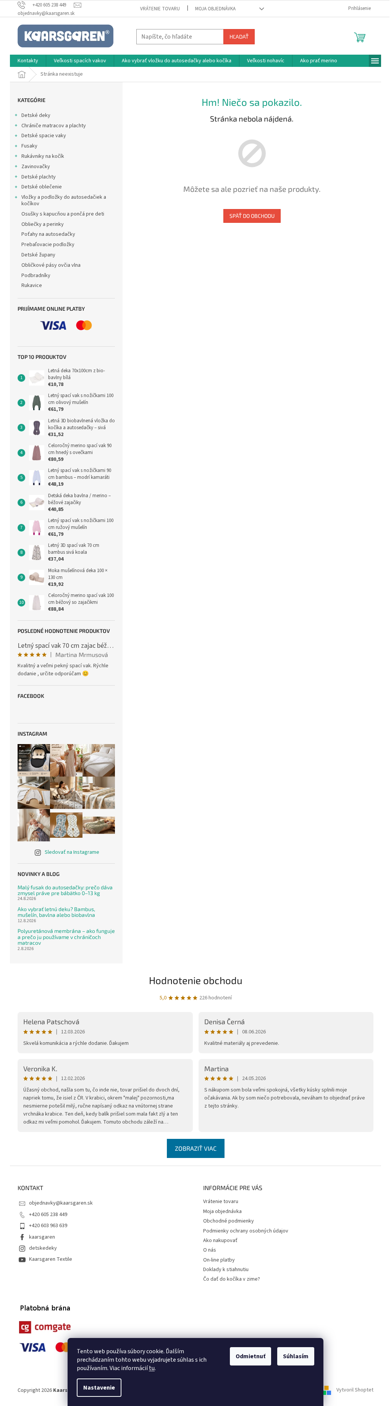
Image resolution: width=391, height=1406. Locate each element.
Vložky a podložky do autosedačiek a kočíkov (63, 200)
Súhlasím (296, 1356)
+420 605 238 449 (48, 1214)
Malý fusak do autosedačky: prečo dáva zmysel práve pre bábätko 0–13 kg (65, 890)
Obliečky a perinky (42, 224)
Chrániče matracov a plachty (53, 126)
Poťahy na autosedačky (48, 234)
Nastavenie (99, 1387)
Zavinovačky (35, 166)
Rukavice (31, 285)
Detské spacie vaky (43, 135)
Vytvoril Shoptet (354, 1390)
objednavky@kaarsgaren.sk (61, 1203)
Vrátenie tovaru (160, 8)
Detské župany (38, 255)
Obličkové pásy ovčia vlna (51, 265)
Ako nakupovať (220, 1240)
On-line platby (219, 1260)
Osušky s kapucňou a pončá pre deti (62, 214)
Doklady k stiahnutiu (226, 1269)
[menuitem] (28, 61)
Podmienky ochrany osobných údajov (245, 1231)
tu (152, 1368)
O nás (209, 1250)
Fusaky (29, 146)
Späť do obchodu (252, 215)
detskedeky (43, 1248)
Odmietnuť (250, 1356)
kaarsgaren (42, 1237)
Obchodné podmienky (228, 1221)
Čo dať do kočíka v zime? (231, 1279)
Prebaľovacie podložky (47, 244)
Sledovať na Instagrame (72, 852)
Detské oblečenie (41, 187)
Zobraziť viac (196, 1148)
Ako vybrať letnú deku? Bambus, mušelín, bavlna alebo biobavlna (56, 912)
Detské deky (35, 115)
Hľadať (239, 36)
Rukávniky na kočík (42, 156)
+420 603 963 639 (48, 1225)
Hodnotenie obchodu (195, 980)
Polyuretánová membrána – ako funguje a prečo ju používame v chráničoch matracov (66, 936)
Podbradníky (35, 275)
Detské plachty (38, 177)
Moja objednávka (215, 8)
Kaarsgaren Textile (50, 1259)
